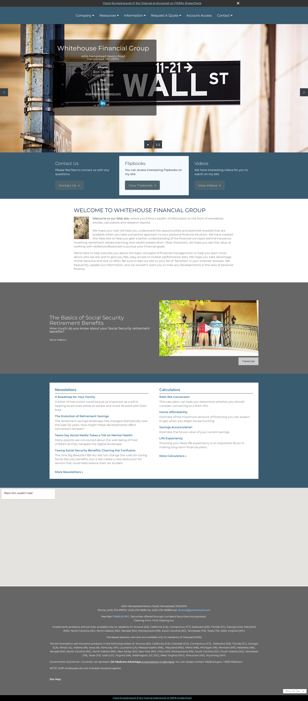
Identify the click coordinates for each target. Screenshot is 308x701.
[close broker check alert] (238, 3)
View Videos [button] (207, 185)
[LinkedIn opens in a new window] (102, 103)
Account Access (199, 15)
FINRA (116, 616)
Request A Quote (164, 15)
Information (133, 15)
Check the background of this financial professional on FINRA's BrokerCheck (152, 3)
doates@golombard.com (103, 94)
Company (83, 15)
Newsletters (65, 390)
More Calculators (173, 456)
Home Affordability (173, 412)
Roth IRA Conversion (174, 397)
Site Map (55, 679)
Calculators (169, 390)
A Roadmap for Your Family (75, 397)
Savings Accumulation (175, 427)
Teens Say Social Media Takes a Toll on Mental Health (93, 435)
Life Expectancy (171, 438)
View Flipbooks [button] (141, 185)
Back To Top (293, 691)
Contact (223, 15)
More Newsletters (69, 472)
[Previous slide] (4, 92)
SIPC (126, 616)
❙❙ (158, 144)
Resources (107, 15)
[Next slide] (304, 92)
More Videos (58, 340)
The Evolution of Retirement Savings (82, 416)
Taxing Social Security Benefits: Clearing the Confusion (95, 450)
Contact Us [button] (67, 185)
